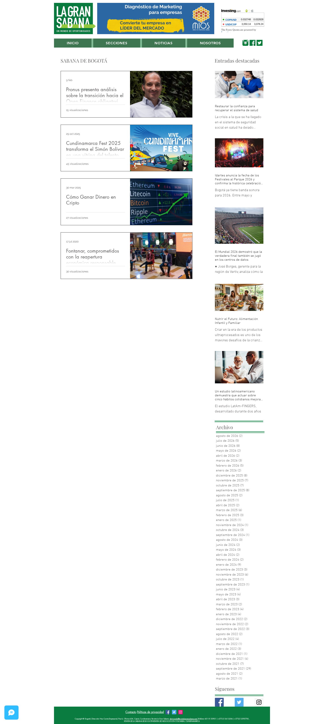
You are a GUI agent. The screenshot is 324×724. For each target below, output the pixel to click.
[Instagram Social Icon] (259, 702)
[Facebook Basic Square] (219, 702)
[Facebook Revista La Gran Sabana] (168, 712)
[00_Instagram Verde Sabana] (245, 43)
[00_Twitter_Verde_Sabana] (260, 43)
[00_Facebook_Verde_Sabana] (252, 43)
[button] (116, 43)
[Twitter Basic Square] (239, 702)
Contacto (130, 712)
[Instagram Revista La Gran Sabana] (180, 712)
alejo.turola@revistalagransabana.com (184, 719)
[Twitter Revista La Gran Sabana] (174, 712)
